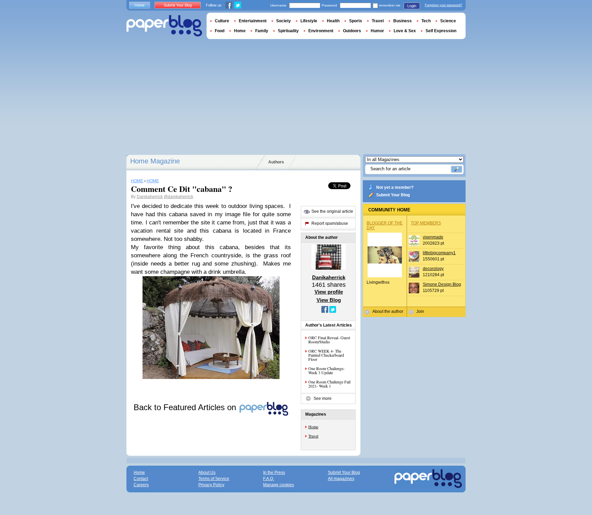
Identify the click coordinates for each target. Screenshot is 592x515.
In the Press (274, 472)
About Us (206, 472)
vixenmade (433, 237)
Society (283, 21)
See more (322, 398)
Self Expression (441, 30)
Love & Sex (405, 30)
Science (448, 21)
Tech (426, 21)
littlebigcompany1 (439, 252)
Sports (355, 21)
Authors (276, 162)
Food (219, 30)
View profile (328, 292)
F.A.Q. (268, 478)
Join (420, 311)
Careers (141, 484)
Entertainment (253, 21)
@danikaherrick (178, 196)
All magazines (341, 478)
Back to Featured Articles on (186, 407)
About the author (387, 311)
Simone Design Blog (442, 284)
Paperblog (164, 26)
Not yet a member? (395, 187)
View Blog (329, 300)
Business (402, 21)
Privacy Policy (211, 484)
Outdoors (352, 30)
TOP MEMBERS (426, 223)
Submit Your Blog (393, 195)
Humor (377, 30)
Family (261, 30)
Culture (222, 21)
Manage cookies (278, 484)
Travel (313, 436)
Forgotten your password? (443, 5)
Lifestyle (308, 21)
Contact (141, 478)
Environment (320, 30)
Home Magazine (155, 161)
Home (313, 426)
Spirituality (288, 30)
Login (411, 6)
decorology (433, 268)
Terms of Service (213, 478)
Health (333, 21)
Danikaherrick (150, 196)
